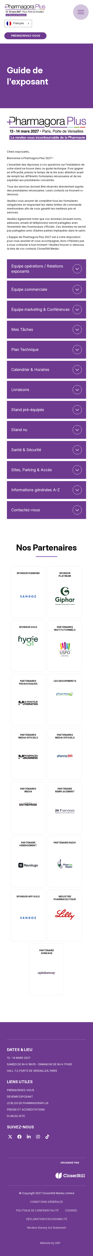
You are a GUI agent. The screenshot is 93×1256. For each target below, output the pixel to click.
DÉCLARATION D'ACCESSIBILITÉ (46, 1219)
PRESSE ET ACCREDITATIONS (26, 1109)
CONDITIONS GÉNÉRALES (46, 1201)
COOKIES (71, 1210)
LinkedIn (29, 1137)
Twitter (10, 1137)
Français (18, 23)
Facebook (19, 1137)
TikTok (47, 1137)
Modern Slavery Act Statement (46, 1227)
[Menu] (81, 12)
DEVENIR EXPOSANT (20, 1096)
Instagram (38, 1137)
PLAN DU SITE (16, 1116)
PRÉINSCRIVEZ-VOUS (25, 35)
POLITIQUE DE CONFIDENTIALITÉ (37, 1210)
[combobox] (18, 23)
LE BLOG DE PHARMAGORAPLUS (27, 1103)
